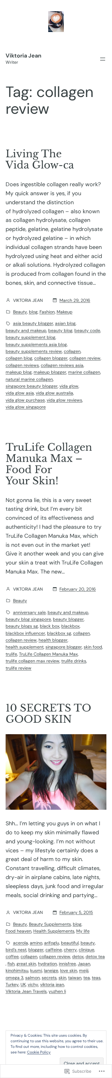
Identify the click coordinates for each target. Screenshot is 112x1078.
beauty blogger (68, 619)
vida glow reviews (64, 400)
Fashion (47, 312)
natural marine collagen (29, 379)
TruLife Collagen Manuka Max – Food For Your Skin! (49, 464)
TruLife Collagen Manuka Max (48, 654)
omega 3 (14, 977)
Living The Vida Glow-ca (40, 159)
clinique (86, 949)
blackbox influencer (25, 633)
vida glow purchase (25, 400)
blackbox (70, 626)
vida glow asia (20, 393)
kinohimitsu (17, 970)
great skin (26, 963)
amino (36, 943)
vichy (33, 984)
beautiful (70, 943)
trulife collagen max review (32, 661)
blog (33, 312)
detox (78, 956)
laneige (51, 970)
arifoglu (51, 943)
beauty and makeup (26, 330)
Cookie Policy (39, 1052)
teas (96, 977)
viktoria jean (52, 984)
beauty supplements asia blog (36, 344)
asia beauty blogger (33, 323)
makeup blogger (50, 372)
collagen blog (19, 358)
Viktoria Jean (23, 55)
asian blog (65, 323)
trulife (11, 654)
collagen (72, 351)
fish (11, 963)
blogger (36, 949)
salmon (32, 977)
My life (83, 931)
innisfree (67, 963)
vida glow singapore (26, 407)
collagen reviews (22, 365)
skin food (93, 647)
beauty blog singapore (28, 619)
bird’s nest (16, 949)
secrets (49, 977)
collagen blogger (51, 358)
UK (23, 984)
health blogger (53, 640)
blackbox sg (59, 633)
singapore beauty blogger (32, 386)
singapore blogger (63, 647)
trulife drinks (73, 661)
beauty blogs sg (22, 626)
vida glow (68, 386)
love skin (68, 970)
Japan (84, 963)
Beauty (20, 312)
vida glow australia (54, 393)
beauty (88, 943)
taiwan (75, 977)
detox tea (95, 956)
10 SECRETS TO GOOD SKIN (48, 714)
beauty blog (60, 330)
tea (86, 977)
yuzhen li (57, 991)
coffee (12, 956)
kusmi (36, 970)
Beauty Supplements (50, 924)
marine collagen (84, 372)
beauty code (87, 330)
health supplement (25, 647)
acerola (20, 943)
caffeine (53, 949)
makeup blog (19, 372)
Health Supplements (53, 931)
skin (62, 977)
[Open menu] (102, 59)
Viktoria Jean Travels (26, 991)
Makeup (64, 312)
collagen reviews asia (62, 365)
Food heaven (18, 931)
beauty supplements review (34, 351)
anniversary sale (29, 612)
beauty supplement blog (30, 337)
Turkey (12, 984)
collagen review (84, 358)
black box (49, 626)
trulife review (18, 668)
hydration (47, 963)
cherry (70, 949)
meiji (83, 970)
